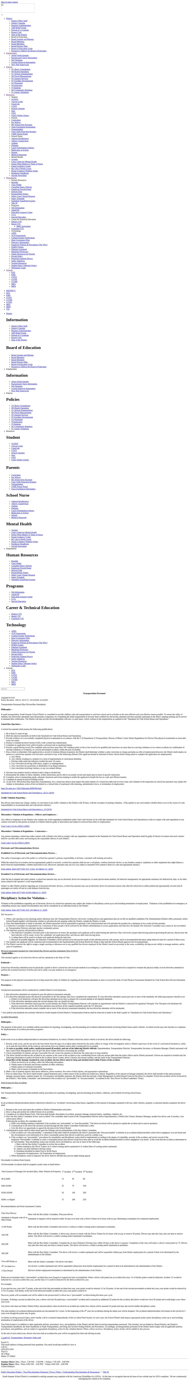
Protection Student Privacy (22, 259)
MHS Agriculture (23, 226)
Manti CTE (16, 224)
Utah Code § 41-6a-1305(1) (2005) (15, 826)
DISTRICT (11, 291)
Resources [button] (10, 431)
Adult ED (15, 210)
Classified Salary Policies (21, 187)
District (9, 18)
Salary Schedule (17, 199)
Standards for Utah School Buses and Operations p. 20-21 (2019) (27, 793)
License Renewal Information (23, 62)
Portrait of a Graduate (20, 30)
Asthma (14, 143)
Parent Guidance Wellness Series (24, 171)
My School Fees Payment (21, 125)
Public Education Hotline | (12, 1372)
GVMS (14, 282)
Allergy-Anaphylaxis (19, 141)
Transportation (17, 129)
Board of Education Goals (22, 48)
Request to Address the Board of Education (28, 51)
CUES (14, 106)
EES (13, 272)
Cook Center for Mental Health (24, 162)
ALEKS (14, 99)
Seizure (14, 152)
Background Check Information (24, 58)
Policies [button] (9, 393)
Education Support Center (21, 212)
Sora (13, 111)
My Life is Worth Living (21, 168)
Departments (11, 178)
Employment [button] (11, 369)
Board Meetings (17, 42)
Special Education (18, 217)
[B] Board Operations (20, 72)
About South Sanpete (20, 55)
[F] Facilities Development (22, 81)
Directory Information (20, 242)
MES (13, 284)
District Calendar (18, 23)
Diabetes (14, 145)
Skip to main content (9, 2)
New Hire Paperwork (20, 65)
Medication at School (20, 150)
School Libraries (18, 108)
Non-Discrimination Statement (36, 1372)
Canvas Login (17, 102)
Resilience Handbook (20, 173)
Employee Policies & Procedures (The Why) (29, 245)
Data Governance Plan (20, 240)
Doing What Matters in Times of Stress (27, 164)
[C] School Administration (22, 74)
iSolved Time (16, 192)
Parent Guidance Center (21, 166)
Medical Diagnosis (18, 155)
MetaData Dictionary (19, 252)
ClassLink (15, 104)
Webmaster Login (18, 268)
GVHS (14, 279)
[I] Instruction (16, 85)
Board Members (17, 44)
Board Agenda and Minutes (22, 39)
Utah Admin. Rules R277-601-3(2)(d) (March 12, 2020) (23, 892)
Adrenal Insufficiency (20, 138)
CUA (13, 215)
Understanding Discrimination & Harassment (81, 1372)
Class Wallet (16, 185)
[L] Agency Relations (20, 92)
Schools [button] (9, 668)
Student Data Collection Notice (24, 265)
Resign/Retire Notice (19, 194)
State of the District (19, 35)
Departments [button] (11, 548)
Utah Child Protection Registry (23, 132)
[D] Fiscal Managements (21, 76)
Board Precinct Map (19, 46)
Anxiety (14, 159)
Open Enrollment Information (23, 127)
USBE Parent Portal (19, 134)
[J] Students (16, 88)
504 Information (17, 208)
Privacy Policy (55, 1372)
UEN (13, 113)
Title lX (14, 203)
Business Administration (21, 25)
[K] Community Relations (21, 90)
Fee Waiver (16, 122)
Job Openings (16, 60)
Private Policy (17, 256)
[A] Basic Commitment (20, 69)
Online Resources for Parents (23, 254)
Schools (9, 270)
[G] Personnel (17, 83)
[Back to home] (18, 12)
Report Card (16, 32)
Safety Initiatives (18, 261)
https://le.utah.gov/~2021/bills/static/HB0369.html (21, 788)
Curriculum (16, 120)
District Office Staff (19, 21)
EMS (13, 275)
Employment (11, 53)
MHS (13, 286)
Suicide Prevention (19, 175)
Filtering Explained (19, 249)
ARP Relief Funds (18, 28)
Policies (9, 67)
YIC (8, 309)
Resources (10, 95)
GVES (14, 277)
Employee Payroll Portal (21, 189)
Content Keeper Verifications (23, 238)
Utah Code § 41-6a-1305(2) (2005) (15, 843)
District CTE (16, 222)
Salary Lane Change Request (23, 196)
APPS (13, 233)
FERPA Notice (17, 247)
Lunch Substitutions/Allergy (22, 148)
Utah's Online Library (20, 115)
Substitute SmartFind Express (23, 201)
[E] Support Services (19, 78)
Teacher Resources (19, 263)
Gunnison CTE (17, 229)
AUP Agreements (18, 235)
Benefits (14, 182)
